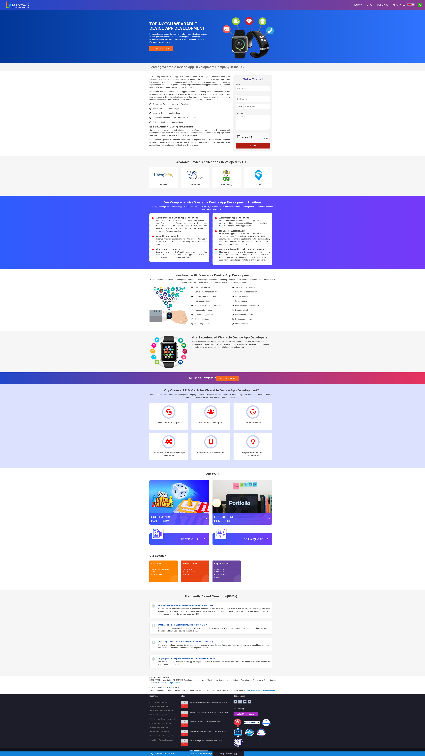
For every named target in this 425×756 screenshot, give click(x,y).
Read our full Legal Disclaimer (170, 683)
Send (253, 146)
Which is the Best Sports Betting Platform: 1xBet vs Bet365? (209, 712)
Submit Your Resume (246, 714)
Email (238, 95)
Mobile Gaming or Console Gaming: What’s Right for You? (208, 731)
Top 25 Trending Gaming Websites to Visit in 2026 (206, 741)
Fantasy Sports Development (161, 723)
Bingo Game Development (160, 731)
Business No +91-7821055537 (165, 754)
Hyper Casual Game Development (163, 719)
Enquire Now (226, 754)
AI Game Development (159, 715)
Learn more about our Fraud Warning (260, 690)
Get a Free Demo (161, 48)
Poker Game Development (160, 727)
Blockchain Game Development (162, 710)
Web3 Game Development (160, 702)
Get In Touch (227, 378)
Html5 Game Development (160, 706)
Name (238, 84)
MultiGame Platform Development (162, 740)
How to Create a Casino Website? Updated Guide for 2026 (208, 702)
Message (239, 113)
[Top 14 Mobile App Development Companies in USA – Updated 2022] (261, 733)
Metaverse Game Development (162, 736)
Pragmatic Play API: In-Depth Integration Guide (205, 721)
